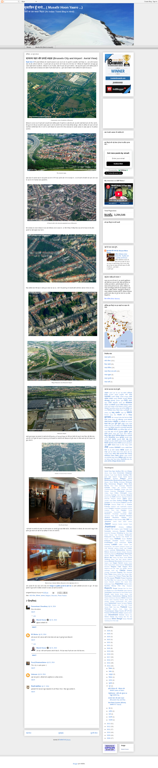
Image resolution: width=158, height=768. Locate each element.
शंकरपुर (130, 453)
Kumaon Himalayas (126, 540)
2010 (109, 732)
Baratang (115, 478)
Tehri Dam (116, 607)
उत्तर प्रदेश (128, 394)
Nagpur (115, 563)
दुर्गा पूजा (118, 424)
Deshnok (118, 496)
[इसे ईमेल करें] (58, 593)
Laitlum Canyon (123, 544)
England (123, 502)
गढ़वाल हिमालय (112, 408)
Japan (107, 523)
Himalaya (129, 515)
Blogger (75, 764)
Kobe (123, 536)
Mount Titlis (114, 559)
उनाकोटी (121, 396)
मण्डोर (105, 439)
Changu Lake (124, 489)
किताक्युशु (125, 398)
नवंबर (110, 671)
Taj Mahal (124, 603)
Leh (131, 546)
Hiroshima (115, 517)
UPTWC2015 (114, 613)
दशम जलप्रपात (128, 421)
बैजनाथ (126, 435)
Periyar (118, 576)
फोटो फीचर (32, 595)
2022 (109, 642)
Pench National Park (110, 576)
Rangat (115, 588)
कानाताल (120, 398)
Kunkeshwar (123, 542)
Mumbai (106, 561)
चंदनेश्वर (117, 408)
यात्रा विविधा (107, 367)
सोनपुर (111, 459)
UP (125, 611)
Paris (106, 574)
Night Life (119, 568)
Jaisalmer (107, 521)
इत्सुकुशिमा (121, 394)
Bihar (125, 480)
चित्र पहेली (107, 364)
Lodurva (116, 548)
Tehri (110, 607)
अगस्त (111, 680)
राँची (106, 447)
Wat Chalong (119, 616)
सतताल (125, 455)
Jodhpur (129, 527)
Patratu (115, 574)
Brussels (54, 595)
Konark (124, 538)
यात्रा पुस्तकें (107, 378)
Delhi (114, 497)
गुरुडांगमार (125, 406)
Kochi (127, 536)
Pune (123, 580)
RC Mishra (34, 634)
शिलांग (117, 455)
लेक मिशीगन (113, 452)
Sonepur (122, 599)
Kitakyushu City (109, 536)
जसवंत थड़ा (123, 412)
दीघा (109, 424)
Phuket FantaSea (126, 578)
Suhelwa (112, 601)
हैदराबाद (119, 461)
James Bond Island (119, 521)
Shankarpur (108, 596)
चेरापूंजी (127, 410)
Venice (106, 617)
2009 (109, 735)
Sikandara (118, 598)
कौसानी (113, 405)
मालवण (116, 441)
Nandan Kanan (128, 563)
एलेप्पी (130, 396)
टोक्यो (130, 417)
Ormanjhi (106, 572)
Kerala (129, 531)
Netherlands (128, 565)
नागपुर (118, 425)
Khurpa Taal (113, 535)
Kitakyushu (128, 535)
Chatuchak (113, 491)
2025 (109, 633)
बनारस (110, 434)
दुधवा (112, 424)
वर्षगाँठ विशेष (116, 453)
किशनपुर (130, 398)
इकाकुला (116, 394)
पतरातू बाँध (129, 427)
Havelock (107, 514)
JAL (131, 519)
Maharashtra (120, 550)
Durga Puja (127, 500)
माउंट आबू (125, 439)
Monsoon (119, 555)
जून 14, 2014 (52, 606)
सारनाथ (109, 457)
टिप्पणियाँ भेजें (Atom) (64, 740)
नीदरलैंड (130, 425)
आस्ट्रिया (129, 393)
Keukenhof (107, 533)
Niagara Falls (116, 566)
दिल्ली (105, 424)
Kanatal (126, 529)
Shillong (124, 596)
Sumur (106, 603)
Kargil (130, 529)
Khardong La (121, 533)
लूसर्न (109, 452)
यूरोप (109, 445)
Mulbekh (130, 559)
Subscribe (118, 164)
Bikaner (129, 480)
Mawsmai (113, 553)
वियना (126, 453)
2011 (108, 729)
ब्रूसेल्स (106, 437)
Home (29, 47)
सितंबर (111, 677)
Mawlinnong (107, 553)
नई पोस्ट (28, 733)
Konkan (129, 539)
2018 (109, 654)
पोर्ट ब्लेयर (111, 432)
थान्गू (120, 421)
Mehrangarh (128, 554)
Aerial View (108, 471)
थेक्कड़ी (123, 421)
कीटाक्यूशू (107, 400)
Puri (126, 580)
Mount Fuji (116, 557)
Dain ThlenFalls (121, 495)
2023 (109, 639)
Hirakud (107, 517)
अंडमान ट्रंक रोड (113, 392)
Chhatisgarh (129, 491)
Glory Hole (115, 510)
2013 (109, 723)
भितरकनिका (112, 437)
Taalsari (119, 603)
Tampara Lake (116, 605)
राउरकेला (111, 447)
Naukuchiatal (111, 564)
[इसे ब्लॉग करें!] (60, 593)
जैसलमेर (119, 415)
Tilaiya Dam (128, 609)
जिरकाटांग (106, 415)
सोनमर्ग (115, 459)
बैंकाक (122, 435)
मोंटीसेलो (115, 443)
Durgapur (107, 502)
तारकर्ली (125, 419)
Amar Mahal (112, 473)
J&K (127, 519)
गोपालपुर (106, 408)
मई (110, 708)
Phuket (117, 578)
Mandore (119, 552)
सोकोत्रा (108, 459)
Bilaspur (106, 482)
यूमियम (105, 445)
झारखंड (107, 417)
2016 (109, 660)
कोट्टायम (115, 403)
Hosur (130, 517)
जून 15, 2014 (53, 620)
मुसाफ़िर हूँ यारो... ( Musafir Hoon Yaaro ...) (53, 7)
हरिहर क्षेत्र (129, 459)
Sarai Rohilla (124, 592)
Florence (113, 504)
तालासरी (130, 419)
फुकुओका (121, 432)
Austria (120, 475)
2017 (109, 657)
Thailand (123, 607)
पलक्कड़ (106, 429)
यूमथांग (130, 443)
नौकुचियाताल (117, 427)
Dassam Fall (107, 496)
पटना (124, 427)
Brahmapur (122, 485)
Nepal (117, 564)
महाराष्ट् (114, 439)
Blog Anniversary (110, 484)
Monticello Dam (127, 555)
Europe (107, 504)
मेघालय (106, 443)
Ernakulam (129, 502)
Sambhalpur (108, 592)
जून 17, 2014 (45, 686)
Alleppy (129, 471)
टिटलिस (120, 417)
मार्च (110, 714)
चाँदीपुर (128, 408)
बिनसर (125, 433)
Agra (113, 471)
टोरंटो (105, 419)
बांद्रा (118, 433)
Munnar (111, 561)
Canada (107, 487)
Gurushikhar (117, 512)
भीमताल (117, 437)
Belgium (48, 595)
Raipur (113, 584)
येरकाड (113, 445)
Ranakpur (129, 586)
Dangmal (129, 495)
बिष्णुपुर (106, 435)
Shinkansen (112, 598)
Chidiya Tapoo (108, 493)
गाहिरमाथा (121, 406)
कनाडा (111, 398)
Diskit (111, 500)
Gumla (130, 510)
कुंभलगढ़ (113, 400)
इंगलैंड (106, 394)
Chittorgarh (123, 493)
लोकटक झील (127, 452)
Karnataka (107, 531)
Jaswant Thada (127, 524)
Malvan (106, 552)
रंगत (120, 445)
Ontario (129, 570)
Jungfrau (116, 529)
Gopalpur (123, 510)
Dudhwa (119, 500)
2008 (109, 738)
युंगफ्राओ (124, 443)
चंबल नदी (121, 408)
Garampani (124, 508)
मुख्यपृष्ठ (61, 733)
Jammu (130, 521)
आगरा (124, 393)
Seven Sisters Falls (126, 594)
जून (110, 686)
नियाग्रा (125, 425)
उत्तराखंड (107, 396)
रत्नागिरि (130, 445)
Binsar (111, 482)
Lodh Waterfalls (108, 548)
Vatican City (128, 614)
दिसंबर (111, 668)
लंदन (113, 450)
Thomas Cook (117, 609)
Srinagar (106, 601)
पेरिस (126, 429)
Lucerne (106, 550)
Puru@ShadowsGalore (38, 662)
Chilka (116, 493)
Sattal (112, 594)
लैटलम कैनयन (120, 452)
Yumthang (107, 620)
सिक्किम (121, 457)
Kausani (122, 531)
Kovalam (115, 540)
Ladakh (114, 544)
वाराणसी (122, 453)
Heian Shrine (114, 515)
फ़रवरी (111, 717)
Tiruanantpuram (109, 611)
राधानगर (123, 447)
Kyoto (130, 542)
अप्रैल (111, 711)
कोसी (110, 404)
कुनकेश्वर (118, 400)
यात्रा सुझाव (107, 375)
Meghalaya (120, 554)
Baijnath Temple (117, 476)
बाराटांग (121, 433)
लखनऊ (117, 450)
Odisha (122, 570)
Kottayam (107, 540)
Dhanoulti (106, 498)
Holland (123, 517)
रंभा (123, 445)
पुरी (119, 429)
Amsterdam (120, 473)
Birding (116, 482)
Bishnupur (129, 482)
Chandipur (117, 489)
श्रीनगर (121, 455)
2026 (109, 631)
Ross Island (114, 590)
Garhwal (130, 508)
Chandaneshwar (108, 489)
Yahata (124, 618)
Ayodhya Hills (127, 475)
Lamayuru (122, 546)
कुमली (122, 400)
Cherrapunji (120, 491)
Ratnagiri (120, 588)
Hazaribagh (115, 513)
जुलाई (110, 683)
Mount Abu (108, 557)
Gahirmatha (123, 506)
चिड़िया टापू (122, 410)
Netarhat (121, 564)
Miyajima (106, 555)
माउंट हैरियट (111, 441)
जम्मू (110, 412)
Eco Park (113, 502)
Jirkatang (121, 527)
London (129, 548)
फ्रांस (105, 434)
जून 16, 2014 (42, 674)
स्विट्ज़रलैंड (124, 459)
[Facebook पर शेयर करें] (64, 593)
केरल (126, 400)
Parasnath (129, 572)
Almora (106, 473)
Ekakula (118, 502)
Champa (130, 487)
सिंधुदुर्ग (113, 457)
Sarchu (130, 592)
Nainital (120, 563)
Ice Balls (114, 519)
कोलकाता (129, 403)
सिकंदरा (116, 457)
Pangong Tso (121, 572)
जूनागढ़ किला (113, 415)
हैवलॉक (123, 461)
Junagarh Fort (108, 529)
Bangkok (107, 478)
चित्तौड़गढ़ (109, 410)
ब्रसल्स (43, 595)
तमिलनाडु (120, 419)
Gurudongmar (108, 512)
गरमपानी (116, 406)
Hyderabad (108, 519)
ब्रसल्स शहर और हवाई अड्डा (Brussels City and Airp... (117, 699)
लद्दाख (122, 450)
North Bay (114, 570)
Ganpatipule (117, 508)
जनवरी (111, 720)
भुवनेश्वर (122, 437)
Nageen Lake (108, 563)
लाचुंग (105, 452)
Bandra (130, 476)
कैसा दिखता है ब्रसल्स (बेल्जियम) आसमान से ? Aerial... (117, 703)
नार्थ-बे (121, 425)
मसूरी (109, 439)
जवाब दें (33, 612)
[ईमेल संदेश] (53, 592)
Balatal (125, 476)
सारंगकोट (130, 455)
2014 (109, 666)
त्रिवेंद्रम (110, 421)
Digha (125, 498)
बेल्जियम (38, 595)
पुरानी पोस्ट (94, 733)
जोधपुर (130, 415)
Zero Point (112, 620)
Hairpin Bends (127, 512)
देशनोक (127, 423)
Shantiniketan (116, 596)
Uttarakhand (113, 615)
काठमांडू (115, 398)
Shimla (130, 596)
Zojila (117, 620)
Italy (124, 519)
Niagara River (127, 566)
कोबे (123, 402)
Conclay (113, 495)
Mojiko (112, 555)
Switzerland (112, 603)
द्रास (130, 424)
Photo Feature (62, 595)
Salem (125, 590)
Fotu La (123, 504)
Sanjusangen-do (116, 592)
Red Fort (125, 588)
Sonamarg (116, 599)
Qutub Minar (128, 582)
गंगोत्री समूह (107, 406)
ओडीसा (106, 398)
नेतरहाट (106, 427)
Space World (128, 599)
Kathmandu (115, 531)
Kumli (116, 542)
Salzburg (129, 590)
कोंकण (130, 400)
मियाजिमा (125, 441)
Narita (106, 564)
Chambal (123, 487)
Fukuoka (107, 506)
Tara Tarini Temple (126, 605)
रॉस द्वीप (109, 450)
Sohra (111, 599)
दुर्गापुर (123, 424)
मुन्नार (130, 441)
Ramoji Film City (118, 586)
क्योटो (121, 405)
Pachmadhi (113, 572)
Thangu (130, 607)
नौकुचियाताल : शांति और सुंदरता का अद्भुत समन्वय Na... (117, 694)
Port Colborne (117, 580)
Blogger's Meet (122, 484)
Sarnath (106, 594)
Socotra (106, 599)
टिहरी (123, 417)
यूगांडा (127, 443)
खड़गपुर (126, 405)
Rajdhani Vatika (128, 584)
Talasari (129, 603)
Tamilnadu (107, 605)
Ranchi (108, 588)
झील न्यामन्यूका (115, 417)
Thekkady (107, 609)
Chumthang (107, 495)
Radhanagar (107, 584)
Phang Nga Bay (127, 576)
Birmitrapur (122, 482)
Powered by (113, 170)
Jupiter (121, 529)
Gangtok (111, 508)
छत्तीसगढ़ (106, 412)
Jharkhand (109, 526)
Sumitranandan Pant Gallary (124, 601)
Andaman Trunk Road (110, 475)
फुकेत (130, 432)
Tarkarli (106, 607)
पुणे (118, 429)
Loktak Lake (123, 548)
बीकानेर (114, 435)
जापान (129, 412)
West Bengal (117, 619)
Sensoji (117, 594)
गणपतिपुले (112, 406)
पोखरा (129, 429)
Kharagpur (113, 533)
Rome (109, 590)
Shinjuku (106, 598)
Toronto (121, 611)
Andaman (128, 473)
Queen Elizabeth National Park (113, 582)
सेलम (128, 457)
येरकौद (117, 445)
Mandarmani (113, 552)
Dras (114, 500)
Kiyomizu (118, 536)
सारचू (105, 457)
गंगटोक (130, 405)
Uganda (126, 612)
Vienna (112, 617)
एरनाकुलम (126, 396)
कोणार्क (120, 402)
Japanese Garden (117, 524)
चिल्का (118, 410)
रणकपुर (126, 445)
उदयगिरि (113, 396)
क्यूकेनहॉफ (118, 404)
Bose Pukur (114, 485)
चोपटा (131, 410)
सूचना (124, 457)
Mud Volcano (123, 559)
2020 (109, 648)
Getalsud (106, 510)
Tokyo (117, 611)
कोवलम (106, 405)
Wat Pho (126, 616)
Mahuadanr (129, 550)
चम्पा (125, 408)
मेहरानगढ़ (111, 443)
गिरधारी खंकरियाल (36, 686)
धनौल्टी (109, 425)
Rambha (107, 586)
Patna (110, 574)
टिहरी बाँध (127, 417)
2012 (109, 726)
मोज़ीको (119, 443)
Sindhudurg (129, 598)
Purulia (130, 580)
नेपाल (109, 427)
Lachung (107, 544)
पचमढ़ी (121, 427)
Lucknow (112, 550)
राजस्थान (117, 447)
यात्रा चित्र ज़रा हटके (110, 371)
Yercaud (129, 619)
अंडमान (106, 393)
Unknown (34, 674)
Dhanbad (129, 496)
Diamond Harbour (116, 498)
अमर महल (120, 392)
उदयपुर (117, 396)
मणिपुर (130, 437)
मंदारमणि (127, 437)
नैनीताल (112, 427)
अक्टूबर (111, 674)
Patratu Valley (128, 574)
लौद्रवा (110, 453)
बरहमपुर (114, 433)
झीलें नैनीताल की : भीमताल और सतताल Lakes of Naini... (116, 689)
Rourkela (120, 590)
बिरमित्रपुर (130, 433)
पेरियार (122, 429)
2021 (109, 645)
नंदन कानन (114, 425)
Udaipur (121, 613)
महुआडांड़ (119, 439)
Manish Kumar (41, 620)
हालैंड (105, 461)
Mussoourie (118, 561)
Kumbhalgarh (108, 542)
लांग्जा (131, 450)
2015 (109, 663)
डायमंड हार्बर (115, 419)
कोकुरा (105, 402)
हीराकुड (114, 461)
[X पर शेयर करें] (62, 593)
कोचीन (110, 403)
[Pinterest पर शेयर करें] (66, 593)
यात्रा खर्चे (107, 382)
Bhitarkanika (108, 480)
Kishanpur (120, 535)
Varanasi (121, 615)
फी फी (116, 432)
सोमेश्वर (118, 459)
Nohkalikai (107, 570)
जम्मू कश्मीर (116, 413)
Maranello (129, 552)
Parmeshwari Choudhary (39, 606)
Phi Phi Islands (109, 578)
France (129, 504)
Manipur (124, 552)
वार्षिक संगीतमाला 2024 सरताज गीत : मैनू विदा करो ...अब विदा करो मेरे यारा (122, 256)
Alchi (125, 471)
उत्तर (34, 616)
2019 (109, 651)
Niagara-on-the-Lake (109, 568)
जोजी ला (125, 415)
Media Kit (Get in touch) (44, 47)
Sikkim (123, 598)
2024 (109, 636)
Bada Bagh (107, 476)
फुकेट (126, 432)
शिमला (112, 455)
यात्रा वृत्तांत (107, 357)
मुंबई (128, 441)
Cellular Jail (115, 487)
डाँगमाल (109, 419)
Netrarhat (106, 566)
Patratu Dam (120, 574)
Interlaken (119, 519)
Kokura (111, 538)
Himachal (122, 515)
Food (118, 504)
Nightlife (125, 568)
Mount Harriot (123, 557)
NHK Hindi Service (127, 561)
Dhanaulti (124, 496)
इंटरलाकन (111, 394)
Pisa (105, 580)
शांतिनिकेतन (107, 455)
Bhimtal (130, 478)
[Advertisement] (117, 112)
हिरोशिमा (110, 461)
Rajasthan (119, 584)
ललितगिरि (127, 450)
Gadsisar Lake (115, 506)
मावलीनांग (121, 441)
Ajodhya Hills (120, 471)
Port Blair (110, 580)
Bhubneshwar (118, 480)
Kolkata (118, 539)
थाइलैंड (115, 421)
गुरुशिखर (130, 406)
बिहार (109, 435)
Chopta (130, 493)
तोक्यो (106, 421)
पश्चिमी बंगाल (112, 429)
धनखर (106, 425)
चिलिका (114, 410)
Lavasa (127, 546)
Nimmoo (130, 568)
